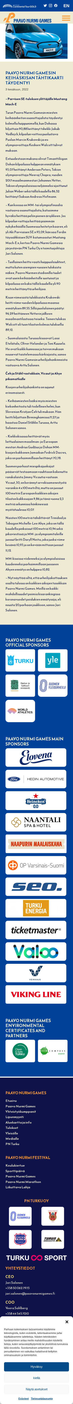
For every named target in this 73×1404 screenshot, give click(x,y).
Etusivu (11, 1100)
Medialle (12, 1138)
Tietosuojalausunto (42, 1398)
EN (66, 5)
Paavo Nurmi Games (20, 1106)
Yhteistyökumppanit (20, 1111)
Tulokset (11, 1127)
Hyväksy (37, 1366)
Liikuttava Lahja (17, 1187)
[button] (67, 1321)
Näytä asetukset (36, 1389)
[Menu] (63, 18)
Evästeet (23, 1398)
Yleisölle (11, 1133)
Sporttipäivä (15, 1171)
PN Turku (12, 1144)
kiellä (36, 1378)
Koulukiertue (15, 1165)
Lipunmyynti (14, 1117)
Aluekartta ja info (18, 1122)
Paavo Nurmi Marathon (23, 1181)
